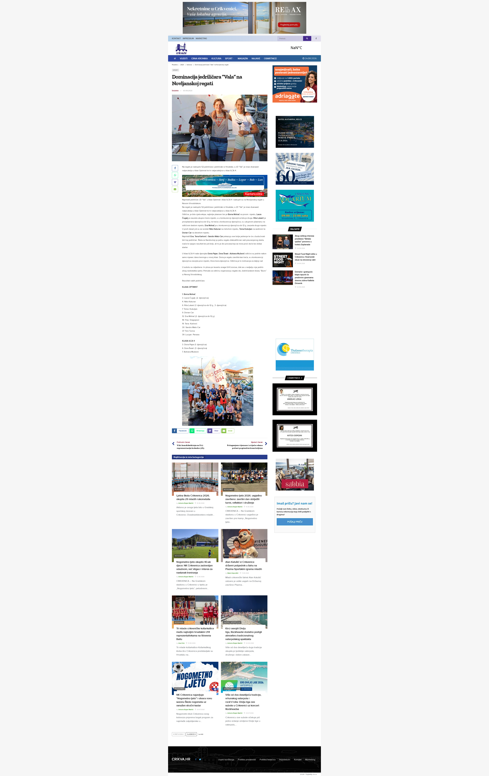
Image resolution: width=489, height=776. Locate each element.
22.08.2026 (301, 287)
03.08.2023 (187, 91)
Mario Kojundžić (232, 573)
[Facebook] (316, 38)
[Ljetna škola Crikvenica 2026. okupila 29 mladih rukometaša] (195, 479)
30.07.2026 (201, 710)
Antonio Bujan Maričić (185, 503)
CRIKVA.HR (181, 759)
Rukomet (179, 489)
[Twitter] (200, 759)
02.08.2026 (250, 643)
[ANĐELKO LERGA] (295, 399)
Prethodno (179, 734)
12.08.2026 (200, 577)
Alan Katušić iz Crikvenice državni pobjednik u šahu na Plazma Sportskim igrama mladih (243, 565)
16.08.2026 (200, 503)
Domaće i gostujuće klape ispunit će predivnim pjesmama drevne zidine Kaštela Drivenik (304, 278)
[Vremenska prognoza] (303, 47)
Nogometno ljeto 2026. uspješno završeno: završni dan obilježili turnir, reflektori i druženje (243, 499)
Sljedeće (190, 734)
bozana (175, 90)
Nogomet (228, 489)
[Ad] (244, 18)
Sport (175, 70)
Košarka (179, 622)
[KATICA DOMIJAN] (295, 436)
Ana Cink (181, 643)
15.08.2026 (249, 507)
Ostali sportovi (232, 556)
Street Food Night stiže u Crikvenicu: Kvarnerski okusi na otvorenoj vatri (306, 257)
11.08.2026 (245, 573)
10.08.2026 (191, 643)
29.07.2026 (250, 713)
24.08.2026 (301, 248)
